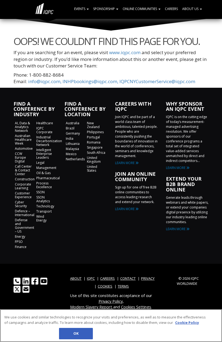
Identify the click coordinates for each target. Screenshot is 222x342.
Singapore (95, 147)
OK (76, 333)
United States (92, 168)
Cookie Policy (187, 322)
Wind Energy (41, 218)
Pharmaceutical (48, 178)
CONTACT (128, 278)
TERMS (123, 286)
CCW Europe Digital (20, 157)
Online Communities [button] (140, 8)
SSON (40, 192)
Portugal (93, 137)
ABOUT (75, 278)
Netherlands (75, 159)
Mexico (71, 154)
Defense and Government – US (24, 226)
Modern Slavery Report (91, 307)
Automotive (24, 148)
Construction (25, 179)
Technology (45, 206)
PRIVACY (148, 278)
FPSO (19, 241)
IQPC (91, 278)
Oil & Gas (43, 173)
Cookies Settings (136, 307)
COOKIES (105, 286)
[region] (111, 325)
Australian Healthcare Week (23, 139)
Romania (93, 142)
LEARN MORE (125, 163)
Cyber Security (21, 204)
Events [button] (80, 8)
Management (46, 167)
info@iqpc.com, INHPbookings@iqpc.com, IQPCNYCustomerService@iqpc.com (111, 81)
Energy (20, 236)
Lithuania (73, 143)
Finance (21, 247)
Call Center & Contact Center (23, 170)
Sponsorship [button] (104, 8)
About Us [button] (190, 8)
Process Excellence (44, 185)
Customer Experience (23, 195)
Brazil (70, 128)
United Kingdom (94, 159)
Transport (44, 211)
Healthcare (44, 123)
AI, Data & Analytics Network (22, 127)
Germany (73, 133)
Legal (40, 162)
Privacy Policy (111, 301)
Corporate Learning (23, 186)
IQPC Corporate (44, 130)
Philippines (95, 132)
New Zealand (93, 125)
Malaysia (72, 148)
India (69, 138)
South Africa (96, 152)
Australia (72, 123)
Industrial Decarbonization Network (49, 141)
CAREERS (107, 278)
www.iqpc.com (125, 52)
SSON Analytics (43, 199)
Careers (171, 8)
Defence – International (24, 213)
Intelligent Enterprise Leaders (44, 154)
